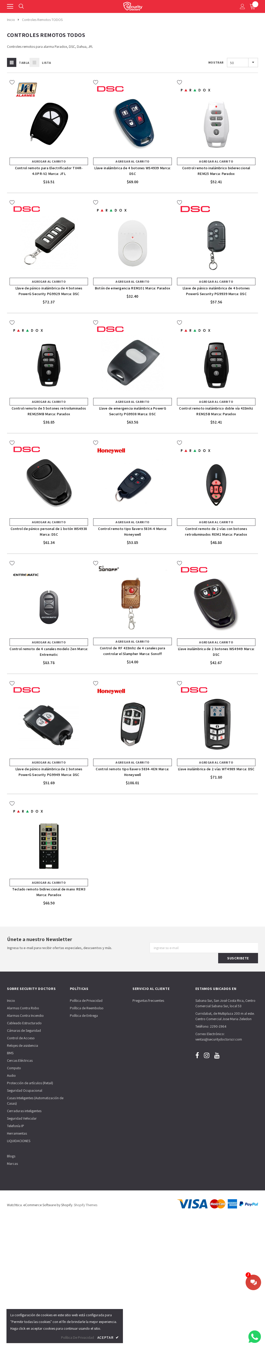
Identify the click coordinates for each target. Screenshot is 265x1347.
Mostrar (216, 62)
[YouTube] (217, 1055)
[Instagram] (206, 1055)
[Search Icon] (21, 6)
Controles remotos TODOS (42, 19)
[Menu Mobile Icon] (10, 6)
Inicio (11, 19)
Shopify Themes (85, 1205)
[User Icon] (242, 6)
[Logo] (133, 5)
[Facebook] (197, 1055)
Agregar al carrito (49, 161)
